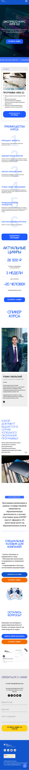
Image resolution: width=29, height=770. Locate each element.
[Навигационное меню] (26, 1)
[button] (14, 400)
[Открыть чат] (25, 765)
